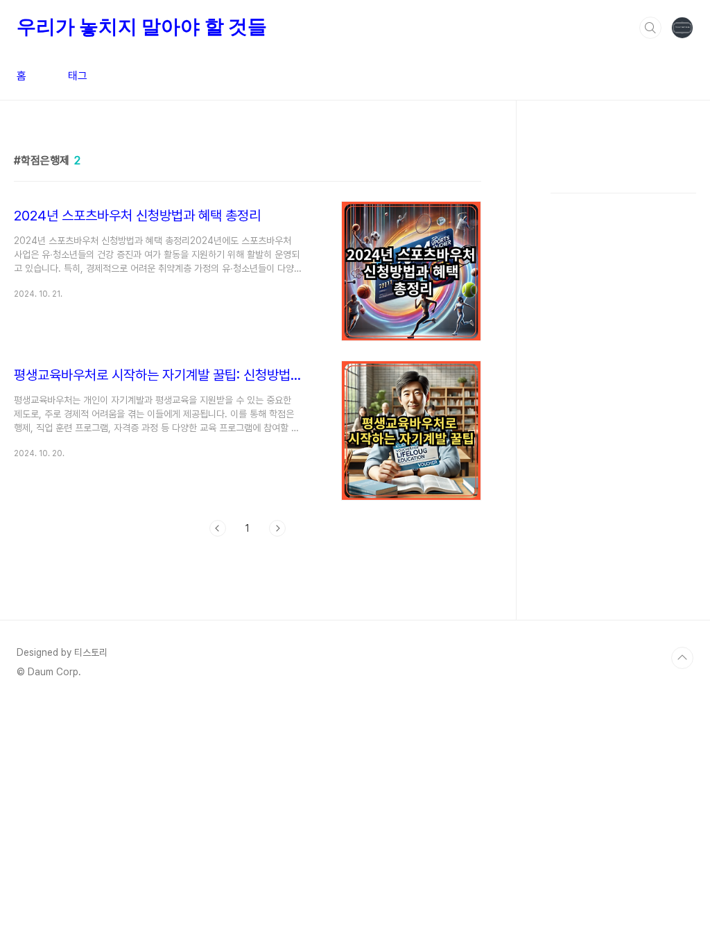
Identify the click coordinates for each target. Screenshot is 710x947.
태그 (77, 75)
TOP (682, 658)
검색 (650, 27)
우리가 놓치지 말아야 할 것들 (142, 26)
